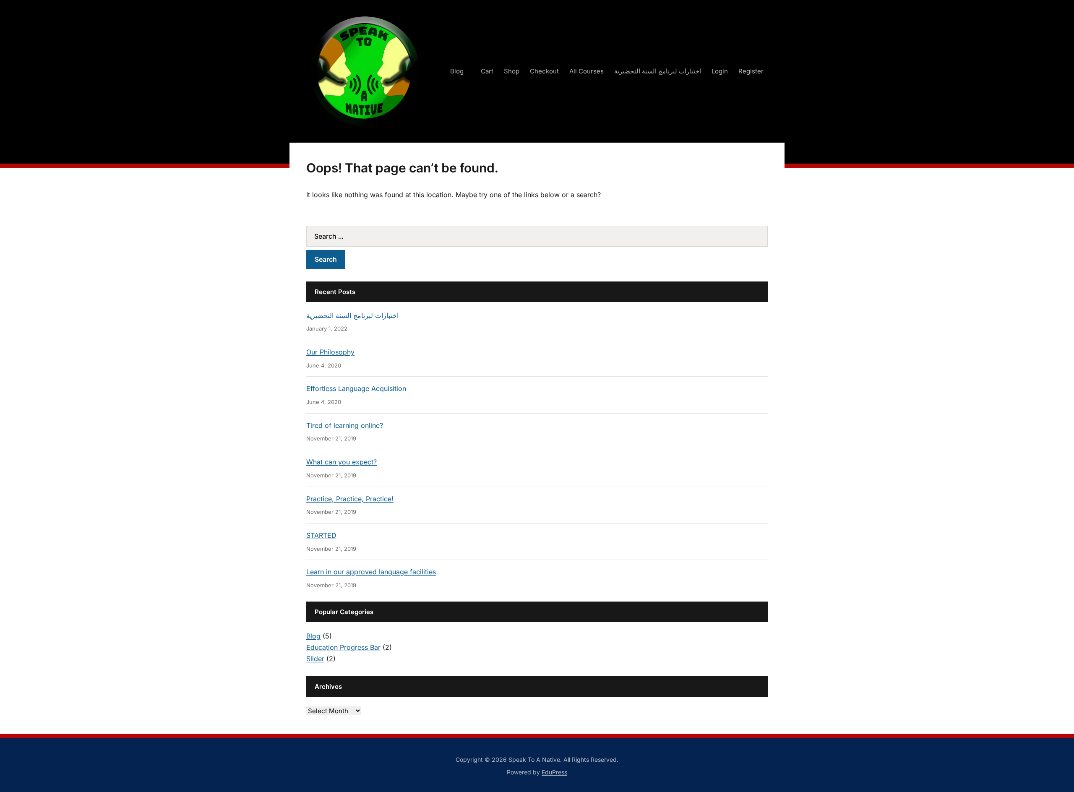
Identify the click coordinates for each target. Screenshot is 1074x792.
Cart (487, 71)
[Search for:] (537, 236)
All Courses (586, 71)
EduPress (554, 772)
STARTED (321, 535)
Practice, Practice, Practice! (350, 499)
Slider (315, 658)
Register (751, 71)
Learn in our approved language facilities (371, 572)
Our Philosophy (330, 352)
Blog (457, 71)
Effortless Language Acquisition (356, 388)
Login (720, 71)
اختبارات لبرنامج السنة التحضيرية (657, 71)
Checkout (544, 71)
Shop (511, 71)
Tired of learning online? (344, 425)
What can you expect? (341, 462)
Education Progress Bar (343, 647)
